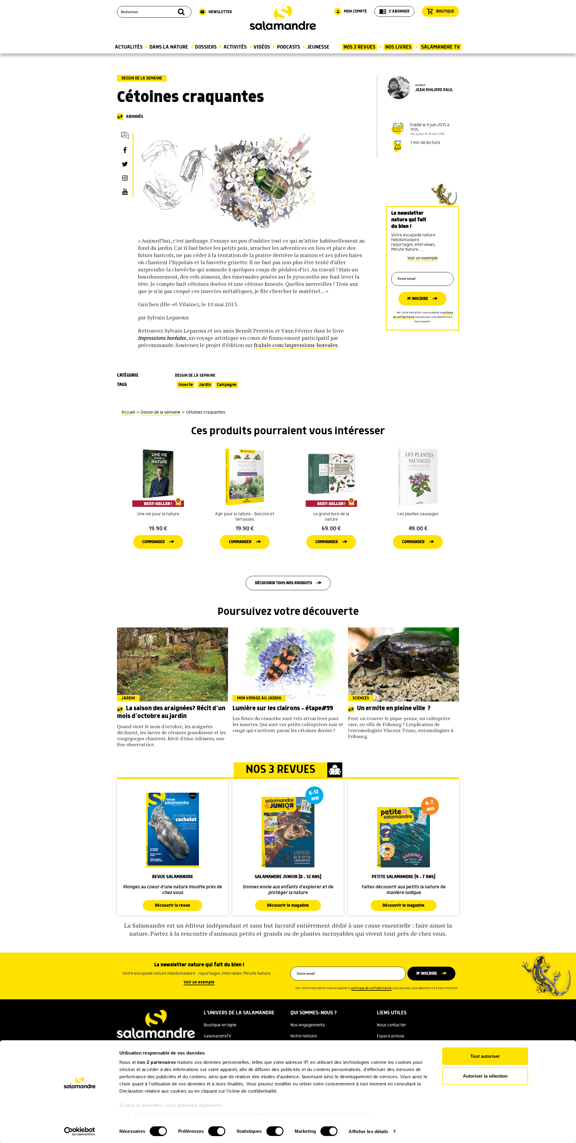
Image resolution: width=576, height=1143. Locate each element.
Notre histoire (303, 1036)
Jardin (205, 384)
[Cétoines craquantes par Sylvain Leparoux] (231, 181)
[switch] (216, 1131)
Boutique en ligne (220, 1025)
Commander (153, 542)
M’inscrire (417, 298)
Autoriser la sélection (485, 1075)
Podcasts (288, 47)
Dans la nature (168, 47)
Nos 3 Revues (359, 47)
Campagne (226, 384)
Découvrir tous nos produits (283, 583)
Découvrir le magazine (288, 905)
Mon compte (351, 11)
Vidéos (262, 47)
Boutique (440, 11)
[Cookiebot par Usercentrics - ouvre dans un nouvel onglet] (79, 1131)
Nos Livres (398, 47)
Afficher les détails (368, 1131)
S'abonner (394, 11)
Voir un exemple (422, 258)
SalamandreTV (217, 1036)
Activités (235, 47)
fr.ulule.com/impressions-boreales (296, 345)
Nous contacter (391, 1025)
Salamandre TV (440, 47)
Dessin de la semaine (142, 78)
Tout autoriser (485, 1056)
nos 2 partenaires (156, 1062)
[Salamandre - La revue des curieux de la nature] (283, 18)
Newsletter (216, 12)
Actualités (128, 47)
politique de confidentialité (371, 988)
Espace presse (390, 1036)
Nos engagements (307, 1025)
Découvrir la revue (172, 905)
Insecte (185, 384)
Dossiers (206, 47)
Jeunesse (318, 47)
